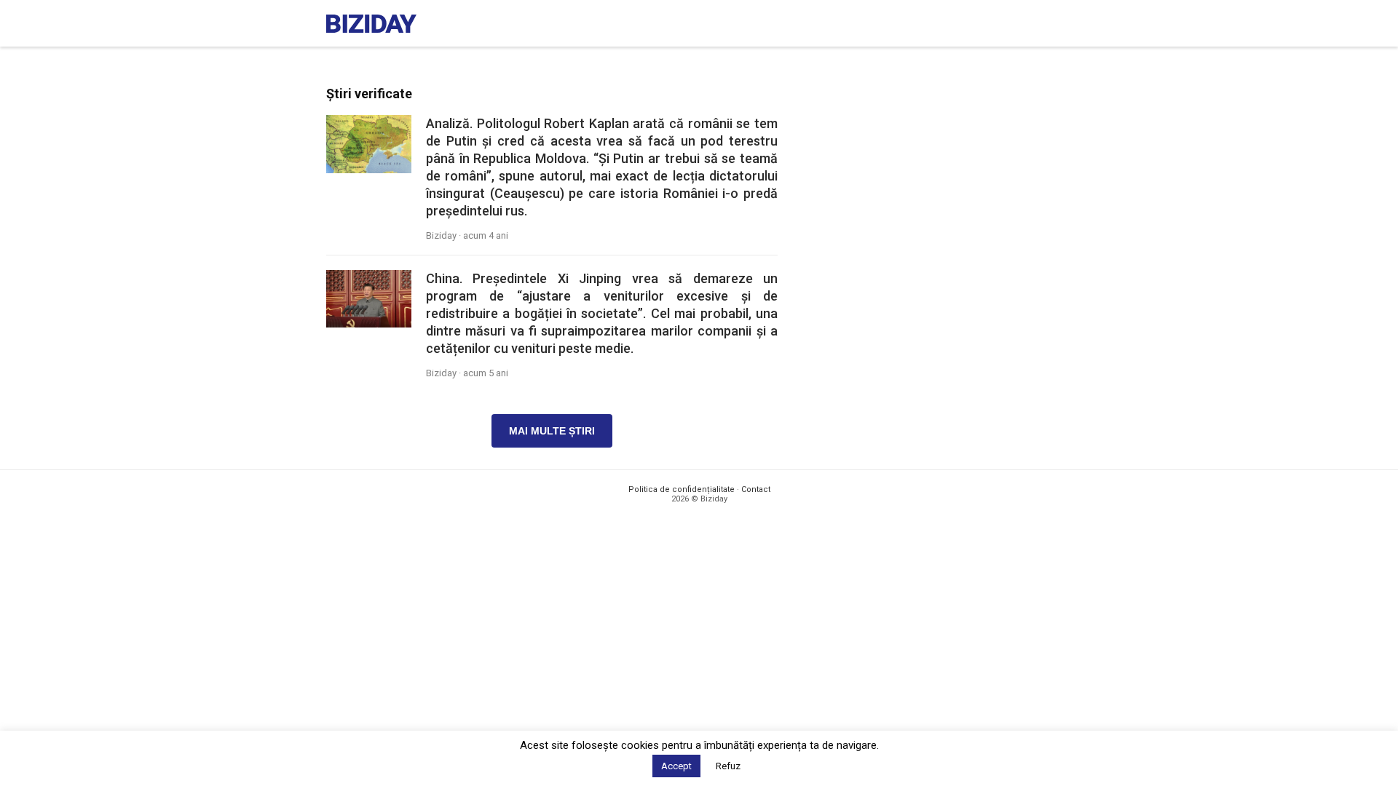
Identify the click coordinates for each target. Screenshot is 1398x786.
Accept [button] (676, 766)
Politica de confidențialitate (681, 489)
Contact (755, 489)
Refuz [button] (728, 766)
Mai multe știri (552, 431)
